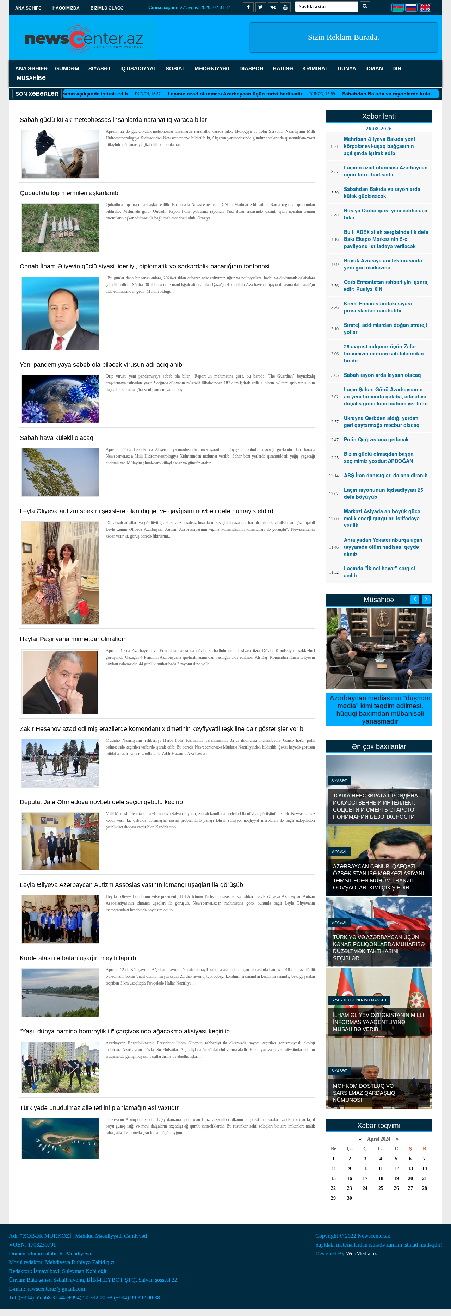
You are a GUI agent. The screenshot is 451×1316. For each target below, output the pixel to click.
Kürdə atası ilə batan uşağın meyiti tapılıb (78, 958)
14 (424, 1168)
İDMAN (374, 69)
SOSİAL (175, 69)
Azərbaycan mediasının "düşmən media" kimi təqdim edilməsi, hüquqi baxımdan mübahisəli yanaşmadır (378, 709)
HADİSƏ (283, 69)
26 (396, 1188)
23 (349, 1188)
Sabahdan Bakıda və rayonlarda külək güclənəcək (373, 94)
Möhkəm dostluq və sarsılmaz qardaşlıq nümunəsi (364, 1093)
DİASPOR (251, 69)
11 (380, 1168)
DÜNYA (347, 69)
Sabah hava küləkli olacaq (56, 437)
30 (349, 1198)
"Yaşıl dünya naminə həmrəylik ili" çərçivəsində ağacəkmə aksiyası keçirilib (125, 1031)
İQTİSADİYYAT (138, 69)
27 (410, 1188)
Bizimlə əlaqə (107, 8)
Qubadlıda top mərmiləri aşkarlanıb (69, 193)
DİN (396, 69)
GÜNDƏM (67, 69)
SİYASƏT (99, 69)
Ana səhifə (28, 8)
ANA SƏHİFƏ (31, 69)
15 (333, 1178)
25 (380, 1188)
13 (410, 1168)
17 (365, 1178)
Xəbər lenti (379, 116)
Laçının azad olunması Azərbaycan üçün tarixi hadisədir (205, 94)
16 (349, 1178)
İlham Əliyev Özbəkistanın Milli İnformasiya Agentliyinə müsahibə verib (378, 1022)
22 (333, 1188)
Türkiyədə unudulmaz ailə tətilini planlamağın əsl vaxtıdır (99, 1107)
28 (424, 1188)
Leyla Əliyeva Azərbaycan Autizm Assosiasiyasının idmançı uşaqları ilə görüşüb (131, 884)
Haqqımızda (66, 8)
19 (396, 1178)
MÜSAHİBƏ (31, 78)
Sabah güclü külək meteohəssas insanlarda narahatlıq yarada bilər (113, 119)
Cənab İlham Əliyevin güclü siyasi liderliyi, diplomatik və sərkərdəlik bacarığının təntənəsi (145, 266)
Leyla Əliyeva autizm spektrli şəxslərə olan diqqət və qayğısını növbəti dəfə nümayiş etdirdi (147, 511)
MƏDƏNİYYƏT (212, 69)
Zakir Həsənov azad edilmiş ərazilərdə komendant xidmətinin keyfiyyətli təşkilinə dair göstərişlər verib (161, 728)
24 (365, 1188)
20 (410, 1178)
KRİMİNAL (315, 69)
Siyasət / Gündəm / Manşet (359, 1000)
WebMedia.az (361, 1253)
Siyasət (339, 780)
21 (424, 1178)
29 (333, 1198)
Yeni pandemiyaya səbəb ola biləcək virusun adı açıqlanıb (101, 364)
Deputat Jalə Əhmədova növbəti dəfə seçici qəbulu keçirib (101, 802)
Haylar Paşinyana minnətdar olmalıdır (72, 639)
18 (380, 1178)
